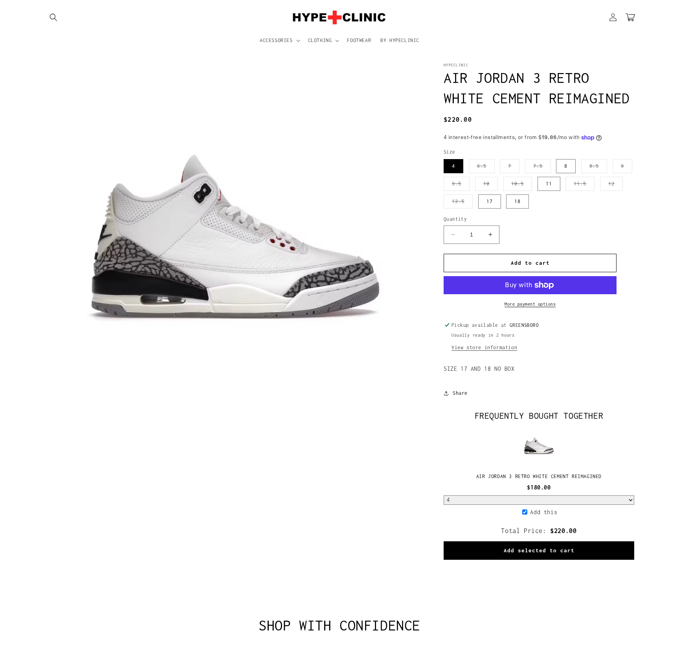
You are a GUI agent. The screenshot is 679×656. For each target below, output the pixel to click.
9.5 (461, 185)
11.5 (584, 185)
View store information (484, 347)
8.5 (598, 168)
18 (517, 201)
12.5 (462, 203)
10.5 (521, 185)
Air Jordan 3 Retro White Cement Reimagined (539, 476)
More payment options (530, 304)
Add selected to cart (539, 550)
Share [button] (460, 393)
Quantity (455, 219)
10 (490, 185)
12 (615, 185)
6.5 (486, 168)
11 (549, 184)
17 (489, 201)
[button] (53, 17)
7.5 (542, 168)
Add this (543, 512)
